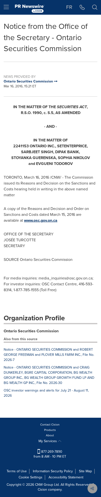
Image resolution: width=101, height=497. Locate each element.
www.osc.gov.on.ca (40, 220)
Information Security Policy (53, 471)
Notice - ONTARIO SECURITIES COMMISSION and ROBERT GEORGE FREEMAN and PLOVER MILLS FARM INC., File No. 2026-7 (49, 354)
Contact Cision (50, 424)
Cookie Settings (30, 477)
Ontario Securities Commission (31, 331)
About (50, 435)
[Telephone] (82, 7)
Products (50, 430)
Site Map (85, 471)
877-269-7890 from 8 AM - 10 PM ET (50, 454)
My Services (48, 441)
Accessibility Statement (66, 477)
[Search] (94, 7)
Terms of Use (17, 471)
